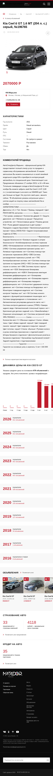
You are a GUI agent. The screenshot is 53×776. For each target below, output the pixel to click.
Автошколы (30, 710)
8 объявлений (18, 559)
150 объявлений (18, 503)
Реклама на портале (9, 686)
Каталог (29, 699)
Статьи (29, 692)
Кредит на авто (31, 717)
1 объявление (18, 545)
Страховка (30, 714)
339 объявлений (18, 489)
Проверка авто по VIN (32, 721)
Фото (28, 682)
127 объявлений (18, 517)
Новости (29, 689)
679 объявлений (40, 371)
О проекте (6, 683)
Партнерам (6, 689)
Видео (28, 685)
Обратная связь (8, 692)
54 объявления (18, 531)
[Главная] (4, 14)
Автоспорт (30, 696)
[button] (47, 72)
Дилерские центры (30, 706)
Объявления (30, 702)
